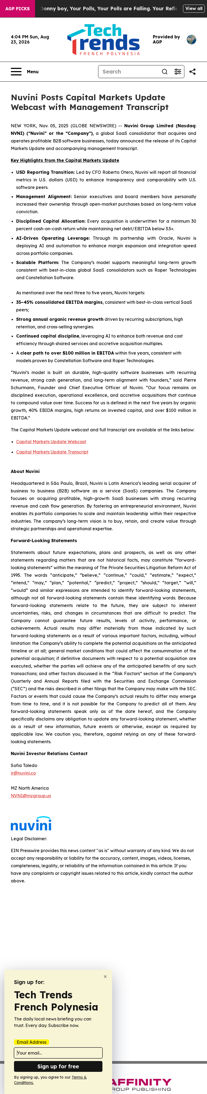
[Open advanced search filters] (177, 71)
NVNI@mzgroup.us (31, 795)
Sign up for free (58, 1066)
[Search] (164, 71)
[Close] (105, 976)
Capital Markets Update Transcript (52, 452)
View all (193, 8)
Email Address (31, 1042)
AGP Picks (17, 8)
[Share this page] (192, 71)
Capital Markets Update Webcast (51, 441)
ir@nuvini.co (23, 773)
